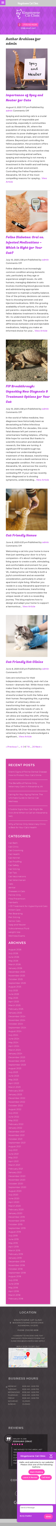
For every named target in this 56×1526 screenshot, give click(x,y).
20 (33, 747)
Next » (38, 747)
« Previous (11, 747)
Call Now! (46, 1477)
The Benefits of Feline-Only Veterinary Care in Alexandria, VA (25, 785)
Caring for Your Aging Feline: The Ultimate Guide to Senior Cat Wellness (25, 798)
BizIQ (22, 1516)
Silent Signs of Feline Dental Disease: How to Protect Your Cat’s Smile (27, 774)
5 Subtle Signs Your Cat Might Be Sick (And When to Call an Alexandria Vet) (27, 812)
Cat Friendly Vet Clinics (24, 662)
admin (9, 110)
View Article (41, 331)
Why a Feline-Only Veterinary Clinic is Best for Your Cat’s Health (27, 826)
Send (48, 1516)
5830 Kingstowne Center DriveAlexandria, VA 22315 (28, 1324)
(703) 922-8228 (31, 1330)
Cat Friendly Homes (21, 535)
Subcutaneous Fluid (18, 928)
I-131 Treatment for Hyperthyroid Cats (27, 906)
